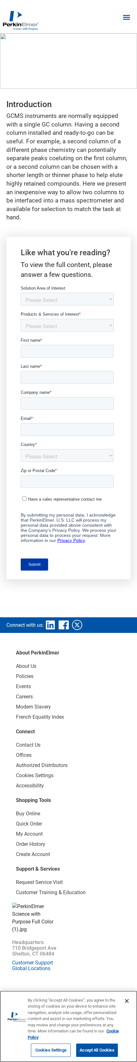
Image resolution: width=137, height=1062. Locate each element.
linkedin (50, 625)
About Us (26, 666)
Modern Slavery (33, 707)
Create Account (33, 854)
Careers (24, 697)
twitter (77, 625)
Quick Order (29, 824)
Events (23, 686)
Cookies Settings (51, 1050)
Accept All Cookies (97, 1050)
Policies (24, 676)
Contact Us (28, 745)
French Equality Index (40, 717)
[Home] (20, 20)
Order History (30, 844)
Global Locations (31, 968)
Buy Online (28, 814)
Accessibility (30, 786)
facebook (64, 624)
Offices (24, 755)
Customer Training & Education (51, 892)
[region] (68, 1026)
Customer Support (32, 963)
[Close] (127, 1001)
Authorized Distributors (42, 765)
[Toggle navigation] (126, 17)
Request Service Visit (39, 882)
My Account (29, 834)
